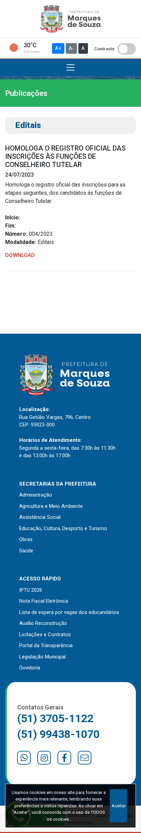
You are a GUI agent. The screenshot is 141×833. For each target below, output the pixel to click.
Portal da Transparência (46, 645)
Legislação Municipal (42, 657)
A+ (58, 48)
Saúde (26, 551)
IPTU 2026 (30, 590)
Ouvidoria (29, 668)
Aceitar (119, 805)
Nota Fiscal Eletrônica (43, 601)
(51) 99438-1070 (58, 734)
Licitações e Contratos (45, 634)
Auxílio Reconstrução (43, 623)
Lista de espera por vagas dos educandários (69, 612)
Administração (35, 495)
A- (71, 48)
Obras (26, 539)
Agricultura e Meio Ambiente (51, 506)
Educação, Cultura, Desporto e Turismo (63, 528)
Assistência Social (40, 517)
